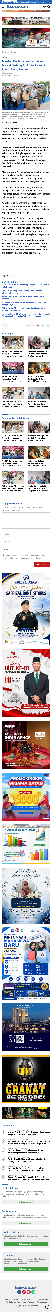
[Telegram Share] (43, 325)
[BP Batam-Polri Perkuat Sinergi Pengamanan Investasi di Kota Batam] (13, 342)
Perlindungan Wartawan (16, 1302)
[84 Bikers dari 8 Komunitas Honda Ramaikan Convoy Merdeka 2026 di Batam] (13, 393)
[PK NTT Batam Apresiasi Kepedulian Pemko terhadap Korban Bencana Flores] (13, 368)
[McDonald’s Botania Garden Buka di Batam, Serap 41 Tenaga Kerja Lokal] (39, 368)
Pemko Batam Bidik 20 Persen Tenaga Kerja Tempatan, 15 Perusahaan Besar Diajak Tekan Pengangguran (26, 315)
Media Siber (43, 1299)
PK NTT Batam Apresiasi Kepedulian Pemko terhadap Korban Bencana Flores (24, 297)
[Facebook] (19, 1292)
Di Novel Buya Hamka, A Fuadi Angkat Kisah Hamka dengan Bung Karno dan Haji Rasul (29, 1133)
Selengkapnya (25, 1202)
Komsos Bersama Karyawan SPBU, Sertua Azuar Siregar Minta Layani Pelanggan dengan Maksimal (28, 1178)
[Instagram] (29, 1292)
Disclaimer (31, 1299)
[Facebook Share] (28, 325)
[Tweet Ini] (33, 325)
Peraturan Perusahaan (37, 1302)
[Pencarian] (48, 7)
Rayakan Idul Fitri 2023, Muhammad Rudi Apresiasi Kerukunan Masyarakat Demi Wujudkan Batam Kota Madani (29, 1169)
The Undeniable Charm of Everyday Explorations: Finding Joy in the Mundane (28, 1160)
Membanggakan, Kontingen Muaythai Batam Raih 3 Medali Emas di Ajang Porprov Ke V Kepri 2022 (29, 1142)
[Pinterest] (24, 1292)
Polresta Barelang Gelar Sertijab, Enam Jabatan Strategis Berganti (22, 292)
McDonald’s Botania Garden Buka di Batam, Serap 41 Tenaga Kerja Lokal (24, 303)
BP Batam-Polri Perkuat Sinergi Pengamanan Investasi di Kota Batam (26, 286)
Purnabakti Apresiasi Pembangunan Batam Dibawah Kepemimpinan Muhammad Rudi (25, 1151)
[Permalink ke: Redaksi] (4, 74)
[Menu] (3, 7)
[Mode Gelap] (44, 7)
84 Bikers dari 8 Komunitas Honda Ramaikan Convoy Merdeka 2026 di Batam (24, 309)
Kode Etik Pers (18, 1299)
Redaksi (9, 73)
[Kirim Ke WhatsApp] (48, 325)
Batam (4, 57)
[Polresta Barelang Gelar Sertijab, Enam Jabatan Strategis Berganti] (39, 342)
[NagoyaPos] (18, 7)
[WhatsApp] (33, 1292)
